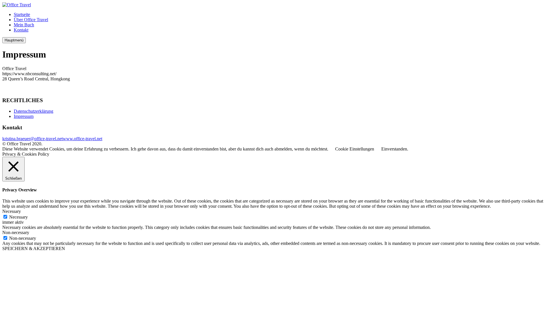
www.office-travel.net (82, 138)
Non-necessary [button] (15, 232)
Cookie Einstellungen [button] (354, 148)
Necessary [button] (11, 211)
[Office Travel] (16, 4)
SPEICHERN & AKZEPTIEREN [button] (33, 248)
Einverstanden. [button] (394, 148)
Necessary (18, 217)
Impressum (24, 116)
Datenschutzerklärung (33, 111)
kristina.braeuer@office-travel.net (32, 138)
